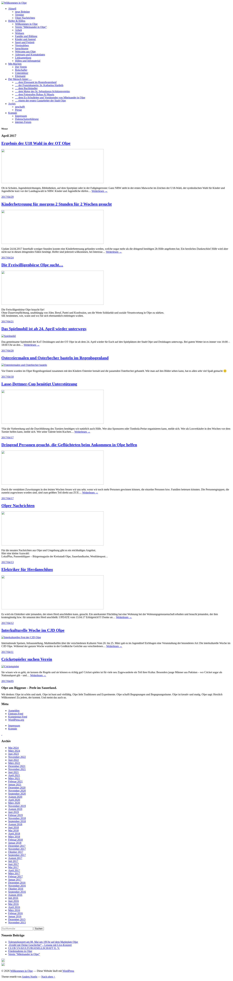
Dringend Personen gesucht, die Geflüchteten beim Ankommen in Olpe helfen (69, 445)
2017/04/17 (7, 437)
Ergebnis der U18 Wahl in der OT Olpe (35, 143)
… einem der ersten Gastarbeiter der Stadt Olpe (40, 100)
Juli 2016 (13, 898)
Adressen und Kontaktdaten (30, 54)
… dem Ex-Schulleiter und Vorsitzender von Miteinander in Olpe (50, 97)
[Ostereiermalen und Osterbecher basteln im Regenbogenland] (24, 365)
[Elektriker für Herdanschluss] (52, 608)
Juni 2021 (13, 772)
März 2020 (14, 802)
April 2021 (14, 775)
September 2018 (17, 821)
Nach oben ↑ (48, 976)
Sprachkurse (21, 48)
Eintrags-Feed (15, 713)
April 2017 (14, 870)
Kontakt (12, 112)
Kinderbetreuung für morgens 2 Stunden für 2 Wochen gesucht (56, 204)
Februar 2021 (15, 781)
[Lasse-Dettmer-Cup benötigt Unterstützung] (52, 422)
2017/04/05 (7, 681)
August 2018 (15, 824)
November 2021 (17, 769)
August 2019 (15, 809)
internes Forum (23, 122)
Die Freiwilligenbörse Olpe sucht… (32, 265)
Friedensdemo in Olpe (20, 951)
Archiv (12, 103)
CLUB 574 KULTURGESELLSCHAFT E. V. (34, 948)
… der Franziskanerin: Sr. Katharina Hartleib (39, 85)
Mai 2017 (13, 867)
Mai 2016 (13, 904)
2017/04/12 (7, 623)
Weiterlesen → (99, 191)
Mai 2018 (13, 830)
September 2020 (17, 793)
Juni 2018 (13, 827)
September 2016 (17, 891)
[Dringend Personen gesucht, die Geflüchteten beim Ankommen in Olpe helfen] (52, 483)
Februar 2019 (15, 815)
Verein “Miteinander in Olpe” (31, 27)
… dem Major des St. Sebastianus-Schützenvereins (42, 91)
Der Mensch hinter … (20, 79)
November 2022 (17, 756)
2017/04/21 (7, 321)
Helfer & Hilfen (16, 20)
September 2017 (17, 855)
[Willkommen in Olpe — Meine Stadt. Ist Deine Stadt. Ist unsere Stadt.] (14, 2)
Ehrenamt (20, 76)
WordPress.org (16, 719)
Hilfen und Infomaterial (27, 60)
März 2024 (14, 750)
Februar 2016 (15, 913)
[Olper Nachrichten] (52, 544)
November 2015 (17, 922)
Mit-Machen (14, 63)
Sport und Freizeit (24, 42)
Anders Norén (29, 976)
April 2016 (14, 907)
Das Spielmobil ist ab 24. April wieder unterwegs (43, 329)
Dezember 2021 (16, 766)
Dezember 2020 (16, 787)
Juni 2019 (13, 812)
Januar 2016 (14, 916)
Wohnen (19, 33)
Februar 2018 (15, 839)
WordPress (68, 970)
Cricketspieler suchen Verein (26, 659)
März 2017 (14, 873)
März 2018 (14, 836)
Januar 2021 (14, 784)
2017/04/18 (7, 376)
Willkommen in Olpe (26, 23)
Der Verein (21, 66)
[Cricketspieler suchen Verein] (10, 666)
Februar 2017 (15, 876)
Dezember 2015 (16, 919)
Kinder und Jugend (25, 39)
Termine (19, 14)
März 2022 (14, 763)
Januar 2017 (14, 879)
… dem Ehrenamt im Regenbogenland (35, 82)
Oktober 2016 (15, 888)
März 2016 (14, 910)
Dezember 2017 (16, 845)
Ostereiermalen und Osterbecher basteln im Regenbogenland (54, 358)
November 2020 (17, 790)
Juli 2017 (13, 861)
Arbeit (18, 30)
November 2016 (17, 885)
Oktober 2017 (15, 852)
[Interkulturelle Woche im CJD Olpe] (21, 637)
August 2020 (15, 796)
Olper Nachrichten (25, 17)
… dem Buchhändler (26, 88)
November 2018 (17, 818)
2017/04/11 (7, 652)
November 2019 (17, 806)
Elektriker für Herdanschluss (27, 569)
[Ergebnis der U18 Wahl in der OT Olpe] (52, 182)
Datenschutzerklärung (27, 119)
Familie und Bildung (26, 36)
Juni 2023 (13, 753)
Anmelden (13, 710)
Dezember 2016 (16, 882)
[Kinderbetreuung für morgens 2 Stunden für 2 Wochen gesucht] (52, 243)
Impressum (21, 115)
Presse (18, 109)
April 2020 (14, 799)
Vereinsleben (22, 45)
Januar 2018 (14, 842)
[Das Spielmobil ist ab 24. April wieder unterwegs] (8, 336)
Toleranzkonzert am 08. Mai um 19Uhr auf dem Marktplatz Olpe (43, 941)
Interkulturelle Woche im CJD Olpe (32, 630)
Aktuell (12, 8)
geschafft (20, 106)
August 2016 (15, 894)
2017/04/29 (7, 196)
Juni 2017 (13, 864)
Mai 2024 (13, 747)
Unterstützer (21, 73)
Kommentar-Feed (17, 716)
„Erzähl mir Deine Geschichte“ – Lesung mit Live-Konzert (40, 945)
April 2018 (14, 833)
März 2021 (14, 778)
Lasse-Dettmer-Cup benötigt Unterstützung (39, 384)
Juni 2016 (13, 901)
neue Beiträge (22, 11)
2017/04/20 (7, 350)
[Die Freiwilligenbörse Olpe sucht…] (52, 303)
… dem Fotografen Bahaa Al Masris (34, 94)
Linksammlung (23, 57)
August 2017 (15, 858)
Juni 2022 (13, 760)
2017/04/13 (7, 562)
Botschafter (21, 69)
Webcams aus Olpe (25, 51)
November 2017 (17, 848)
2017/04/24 (7, 257)
